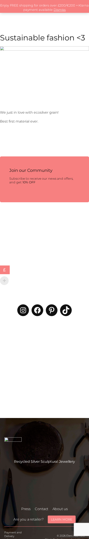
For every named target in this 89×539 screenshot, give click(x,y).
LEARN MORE (61, 519)
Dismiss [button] (60, 10)
